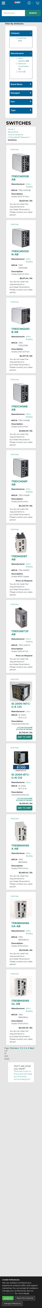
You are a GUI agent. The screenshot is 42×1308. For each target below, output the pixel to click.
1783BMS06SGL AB (20, 1002)
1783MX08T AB (19, 558)
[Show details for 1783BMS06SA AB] (21, 832)
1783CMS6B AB (19, 408)
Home (10, 129)
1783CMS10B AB (20, 178)
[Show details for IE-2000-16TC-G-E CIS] (21, 691)
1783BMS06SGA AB (20, 925)
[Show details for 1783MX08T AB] (21, 543)
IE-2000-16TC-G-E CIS (21, 705)
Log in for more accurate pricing (24, 728)
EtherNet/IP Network (19, 137)
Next (32, 1048)
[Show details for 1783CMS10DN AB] (21, 238)
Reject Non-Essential (25, 1298)
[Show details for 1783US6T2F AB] (21, 617)
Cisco (20, 72)
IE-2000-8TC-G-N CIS (20, 776)
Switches (22, 38)
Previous (14, 1048)
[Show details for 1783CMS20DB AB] (21, 315)
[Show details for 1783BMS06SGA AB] (21, 909)
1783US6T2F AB (20, 633)
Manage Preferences (12, 1304)
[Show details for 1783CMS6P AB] (21, 468)
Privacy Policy (8, 1293)
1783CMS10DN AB (20, 253)
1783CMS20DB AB (20, 330)
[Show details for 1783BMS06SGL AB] (21, 987)
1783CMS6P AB (19, 483)
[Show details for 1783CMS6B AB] (21, 393)
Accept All (8, 1298)
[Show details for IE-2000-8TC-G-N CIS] (21, 761)
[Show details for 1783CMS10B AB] (21, 163)
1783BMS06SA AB (20, 847)
